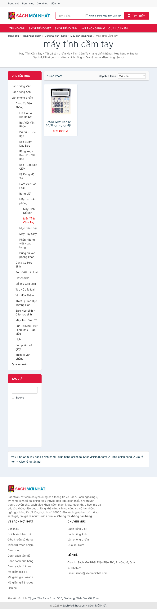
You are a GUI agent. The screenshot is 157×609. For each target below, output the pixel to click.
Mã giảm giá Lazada (20, 577)
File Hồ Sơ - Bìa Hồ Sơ (26, 114)
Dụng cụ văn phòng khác (27, 254)
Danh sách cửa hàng (21, 561)
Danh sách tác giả (19, 555)
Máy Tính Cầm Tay (29, 220)
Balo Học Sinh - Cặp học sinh (25, 312)
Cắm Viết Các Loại (27, 185)
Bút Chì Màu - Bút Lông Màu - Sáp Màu (27, 329)
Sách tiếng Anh (66, 28)
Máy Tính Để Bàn (29, 210)
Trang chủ (14, 3)
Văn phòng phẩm (93, 28)
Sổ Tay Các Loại (26, 283)
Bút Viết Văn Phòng (26, 124)
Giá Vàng (69, 598)
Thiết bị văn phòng (23, 356)
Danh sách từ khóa (19, 566)
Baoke (20, 397)
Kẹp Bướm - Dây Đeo (26, 143)
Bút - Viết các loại (27, 272)
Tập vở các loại (25, 289)
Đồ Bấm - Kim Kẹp (27, 134)
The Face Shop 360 (49, 598)
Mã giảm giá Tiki (18, 571)
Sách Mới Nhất (97, 605)
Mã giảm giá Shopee (20, 582)
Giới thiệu (42, 3)
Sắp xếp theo (107, 76)
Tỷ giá (32, 598)
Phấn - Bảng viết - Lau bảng (27, 243)
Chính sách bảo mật (20, 534)
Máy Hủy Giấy (28, 233)
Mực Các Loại (28, 228)
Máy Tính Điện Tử (26, 320)
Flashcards (22, 278)
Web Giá (81, 598)
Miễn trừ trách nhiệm (21, 544)
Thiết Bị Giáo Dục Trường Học (26, 302)
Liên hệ (55, 3)
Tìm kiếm (138, 16)
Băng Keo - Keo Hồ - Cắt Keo (27, 155)
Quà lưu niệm (118, 28)
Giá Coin (93, 598)
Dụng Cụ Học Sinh (24, 264)
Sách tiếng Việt (40, 28)
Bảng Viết (25, 193)
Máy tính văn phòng (81, 35)
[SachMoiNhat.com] (29, 16)
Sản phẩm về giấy (24, 347)
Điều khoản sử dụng (20, 539)
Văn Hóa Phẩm (25, 295)
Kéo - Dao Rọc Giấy (28, 166)
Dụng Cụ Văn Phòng (56, 35)
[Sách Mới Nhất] (27, 488)
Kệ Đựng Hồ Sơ (26, 176)
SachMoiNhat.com (73, 605)
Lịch (18, 339)
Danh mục (28, 3)
